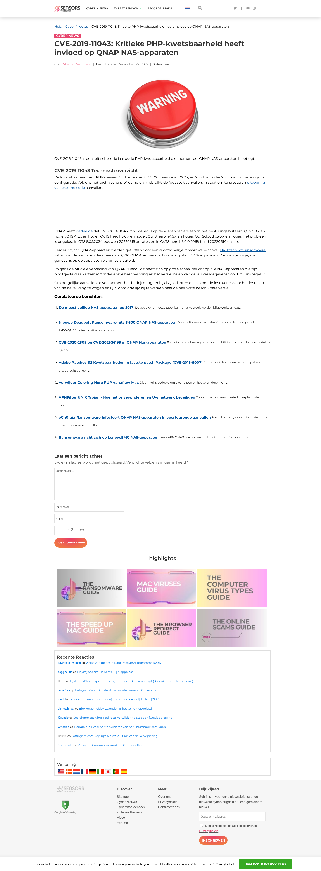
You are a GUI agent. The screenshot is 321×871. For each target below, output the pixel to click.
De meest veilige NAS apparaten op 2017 (96, 308)
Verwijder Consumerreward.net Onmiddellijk (110, 745)
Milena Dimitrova (77, 64)
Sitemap (123, 796)
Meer (162, 789)
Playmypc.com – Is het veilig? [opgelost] (105, 672)
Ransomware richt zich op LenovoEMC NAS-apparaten (109, 437)
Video (121, 817)
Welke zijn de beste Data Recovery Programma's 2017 (124, 662)
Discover (124, 789)
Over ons (164, 796)
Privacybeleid (224, 864)
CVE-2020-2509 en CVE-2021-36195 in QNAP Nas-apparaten (112, 342)
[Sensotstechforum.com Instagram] (254, 8)
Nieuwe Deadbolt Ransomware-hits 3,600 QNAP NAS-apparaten (118, 322)
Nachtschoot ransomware (243, 250)
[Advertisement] (160, 214)
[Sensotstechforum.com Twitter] (235, 8)
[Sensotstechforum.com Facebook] (241, 8)
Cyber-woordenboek (131, 807)
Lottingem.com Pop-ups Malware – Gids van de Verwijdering (114, 736)
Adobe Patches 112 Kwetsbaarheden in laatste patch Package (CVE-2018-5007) (131, 362)
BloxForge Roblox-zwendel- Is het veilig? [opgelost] (115, 708)
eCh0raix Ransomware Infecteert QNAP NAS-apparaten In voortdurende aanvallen (135, 417)
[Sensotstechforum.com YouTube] (248, 8)
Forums (122, 822)
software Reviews (129, 812)
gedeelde (84, 231)
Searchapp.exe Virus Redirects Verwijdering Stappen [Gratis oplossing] (123, 717)
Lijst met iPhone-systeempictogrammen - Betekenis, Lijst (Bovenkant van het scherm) (131, 681)
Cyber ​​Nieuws (97, 8)
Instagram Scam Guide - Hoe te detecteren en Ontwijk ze (115, 690)
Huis (58, 26)
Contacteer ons (169, 807)
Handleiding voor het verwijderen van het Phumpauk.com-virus (120, 726)
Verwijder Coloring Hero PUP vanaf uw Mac (99, 382)
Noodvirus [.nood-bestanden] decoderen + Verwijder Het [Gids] (114, 699)
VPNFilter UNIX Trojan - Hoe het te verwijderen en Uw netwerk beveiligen (127, 397)
